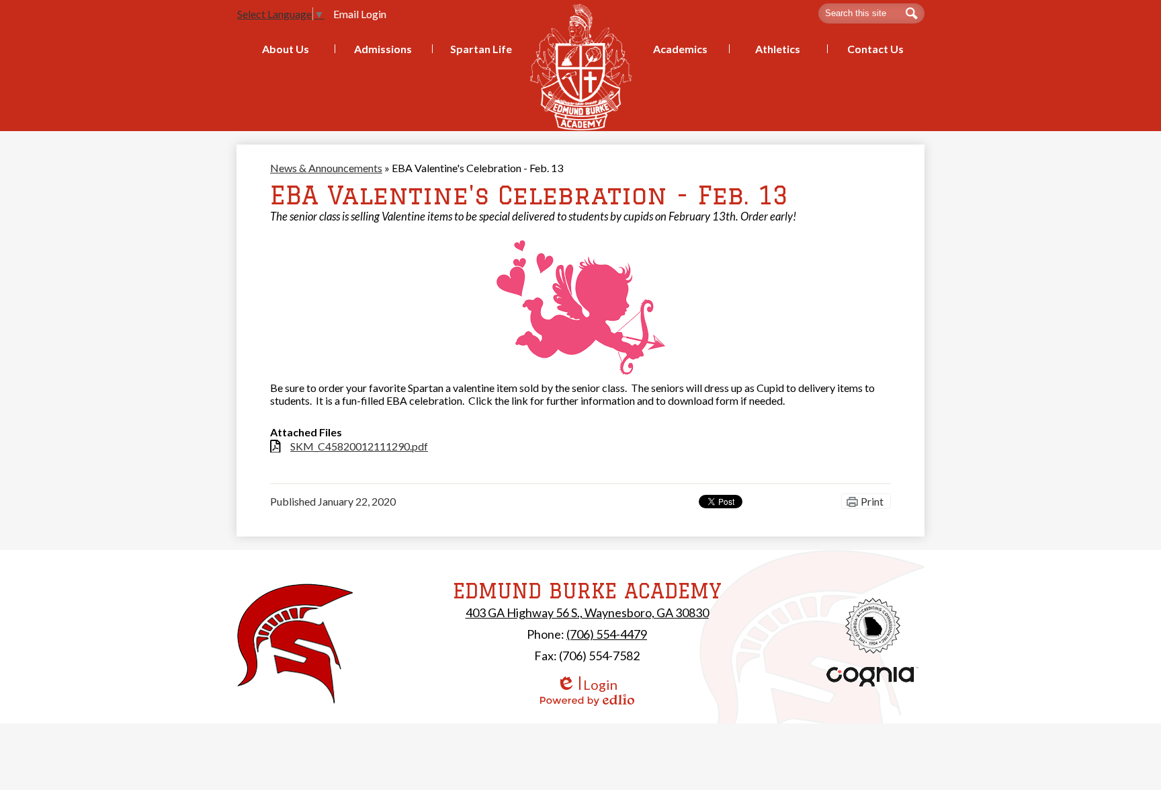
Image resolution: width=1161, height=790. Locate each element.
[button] (285, 48)
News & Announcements (326, 167)
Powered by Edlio (587, 700)
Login (586, 684)
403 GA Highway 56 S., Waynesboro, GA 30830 (587, 612)
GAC (873, 626)
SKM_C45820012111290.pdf (359, 446)
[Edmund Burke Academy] (581, 66)
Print (872, 501)
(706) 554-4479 (606, 634)
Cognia (872, 676)
